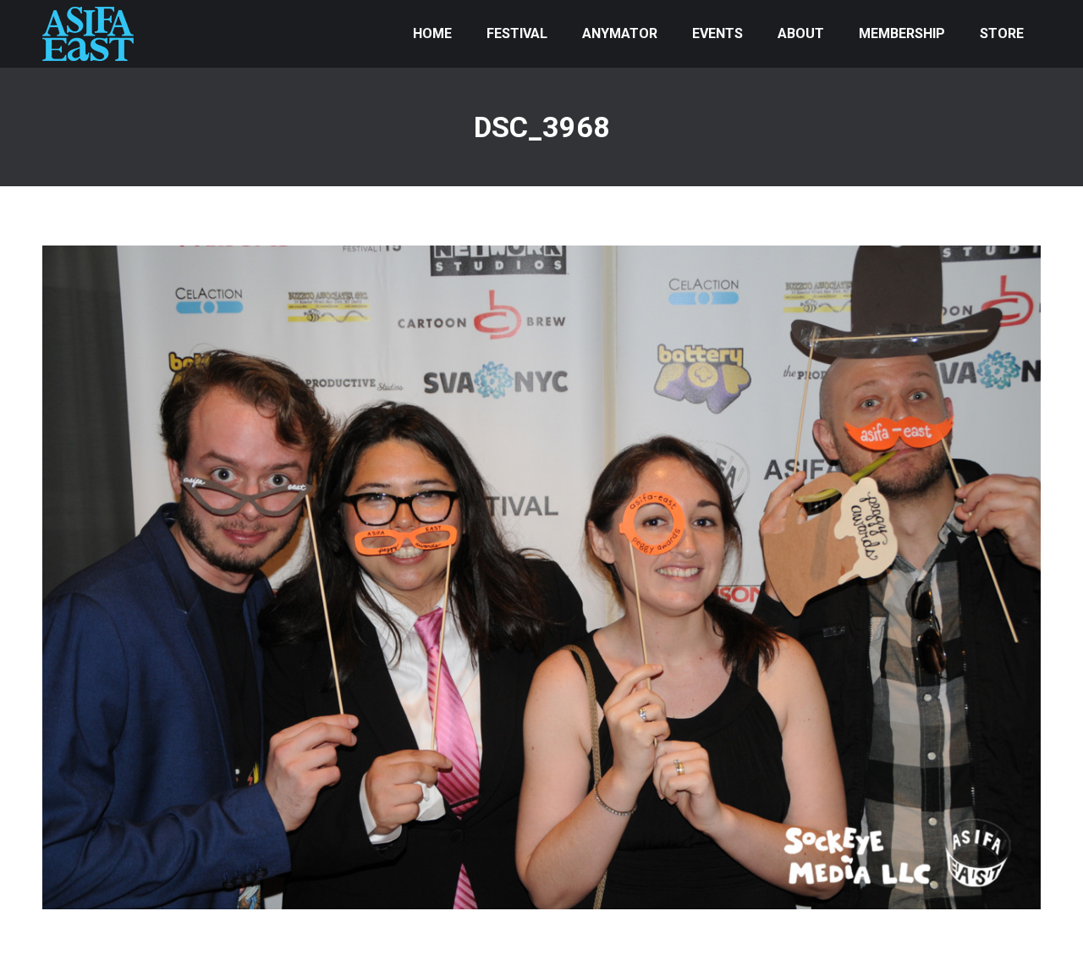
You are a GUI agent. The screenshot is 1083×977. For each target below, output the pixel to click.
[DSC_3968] (541, 577)
